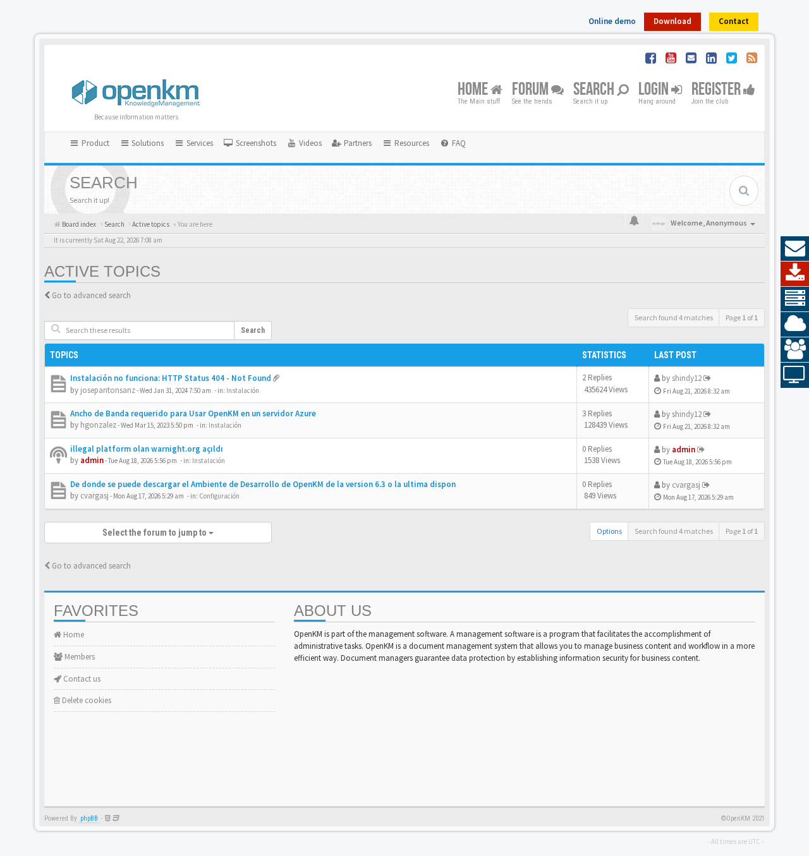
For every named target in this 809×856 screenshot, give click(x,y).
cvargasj (94, 495)
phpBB (89, 818)
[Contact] (795, 249)
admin (92, 460)
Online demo (612, 21)
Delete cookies (85, 700)
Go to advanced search (91, 295)
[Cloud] (795, 324)
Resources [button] (410, 143)
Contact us (80, 678)
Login (654, 90)
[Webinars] (795, 375)
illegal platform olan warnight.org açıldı (146, 448)
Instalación (242, 390)
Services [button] (199, 143)
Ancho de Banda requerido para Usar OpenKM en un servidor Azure (193, 413)
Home (474, 90)
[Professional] (795, 299)
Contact (734, 21)
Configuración (219, 495)
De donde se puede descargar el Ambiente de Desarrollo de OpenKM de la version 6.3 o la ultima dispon (263, 484)
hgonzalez (98, 424)
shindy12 (687, 378)
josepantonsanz (107, 390)
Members (79, 656)
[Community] (795, 350)
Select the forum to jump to (155, 532)
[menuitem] (249, 143)
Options (609, 531)
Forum (531, 90)
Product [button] (94, 143)
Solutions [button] (147, 143)
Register (717, 90)
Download (672, 21)
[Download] (795, 274)
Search (595, 90)
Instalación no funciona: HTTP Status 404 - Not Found (170, 378)
